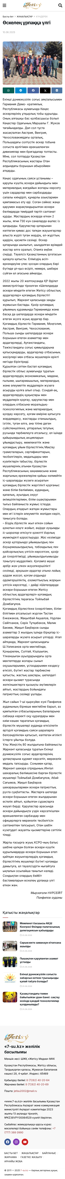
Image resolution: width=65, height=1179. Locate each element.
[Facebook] (7, 1142)
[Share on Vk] (56, 90)
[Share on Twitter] (45, 90)
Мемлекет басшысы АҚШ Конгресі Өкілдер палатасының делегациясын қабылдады (40, 927)
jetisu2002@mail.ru (25, 1090)
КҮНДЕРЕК (42, 16)
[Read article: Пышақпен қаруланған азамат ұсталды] (10, 962)
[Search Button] (60, 5)
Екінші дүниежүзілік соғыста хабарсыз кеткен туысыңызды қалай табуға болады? (39, 978)
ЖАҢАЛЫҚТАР (25, 16)
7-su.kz (24, 1170)
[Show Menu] (4, 5)
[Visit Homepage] (32, 5)
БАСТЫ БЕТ (11, 1153)
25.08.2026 (27, 935)
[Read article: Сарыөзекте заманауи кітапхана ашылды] (10, 946)
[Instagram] (16, 1142)
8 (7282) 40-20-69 (37, 1084)
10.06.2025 (9, 32)
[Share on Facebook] (33, 90)
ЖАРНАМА (10, 1157)
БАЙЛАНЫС (49, 1153)
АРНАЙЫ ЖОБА (13, 1161)
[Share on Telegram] (21, 90)
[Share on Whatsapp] (8, 90)
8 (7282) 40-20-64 (37, 1080)
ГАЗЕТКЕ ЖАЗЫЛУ (31, 1157)
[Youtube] (25, 1142)
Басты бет (8, 16)
